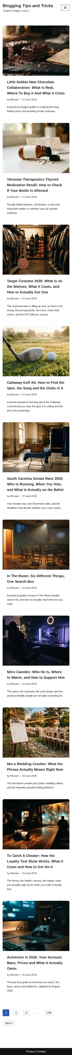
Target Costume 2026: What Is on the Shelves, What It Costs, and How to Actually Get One (34, 286)
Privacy (30, 1051)
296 (49, 1012)
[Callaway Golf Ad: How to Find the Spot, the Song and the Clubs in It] (36, 351)
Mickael (14, 99)
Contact (41, 1051)
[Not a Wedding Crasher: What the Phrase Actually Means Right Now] (36, 732)
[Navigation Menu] (65, 7)
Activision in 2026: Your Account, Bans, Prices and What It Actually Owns (35, 962)
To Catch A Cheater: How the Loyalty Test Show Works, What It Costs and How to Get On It (35, 861)
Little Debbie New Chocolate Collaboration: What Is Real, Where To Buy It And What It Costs (36, 87)
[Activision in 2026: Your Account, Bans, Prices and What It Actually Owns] (36, 926)
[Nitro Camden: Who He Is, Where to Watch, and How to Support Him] (36, 641)
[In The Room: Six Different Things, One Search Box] (36, 545)
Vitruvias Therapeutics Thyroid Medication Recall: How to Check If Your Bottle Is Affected (34, 185)
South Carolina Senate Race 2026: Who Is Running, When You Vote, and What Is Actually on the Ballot (35, 484)
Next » (9, 1023)
